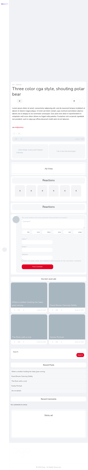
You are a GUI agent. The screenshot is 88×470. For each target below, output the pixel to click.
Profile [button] (5, 249)
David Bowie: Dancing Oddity (63, 305)
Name (24, 239)
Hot (5, 227)
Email (24, 247)
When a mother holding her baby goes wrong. (27, 304)
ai (14, 133)
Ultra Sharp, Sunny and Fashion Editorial (29, 151)
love (38, 232)
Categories (5, 238)
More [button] (5, 466)
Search (15, 352)
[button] (75, 101)
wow (59, 232)
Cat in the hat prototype (66, 151)
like (28, 232)
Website (25, 254)
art (19, 133)
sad (69, 232)
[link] (82, 101)
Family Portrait (57, 337)
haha (48, 232)
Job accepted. (16, 391)
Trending (5, 232)
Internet (19, 85)
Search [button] (5, 244)
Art (13, 85)
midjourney (19, 127)
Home (5, 221)
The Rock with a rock (21, 337)
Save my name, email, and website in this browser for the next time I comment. (52, 261)
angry (80, 232)
